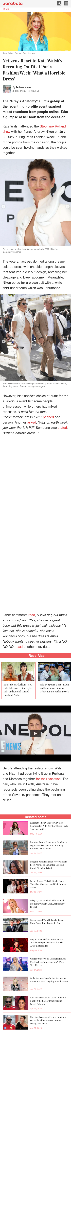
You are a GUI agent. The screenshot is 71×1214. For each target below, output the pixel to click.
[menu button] (66, 3)
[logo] (12, 3)
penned (48, 416)
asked (31, 422)
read (31, 614)
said (20, 646)
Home (6, 9)
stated (62, 427)
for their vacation (48, 778)
